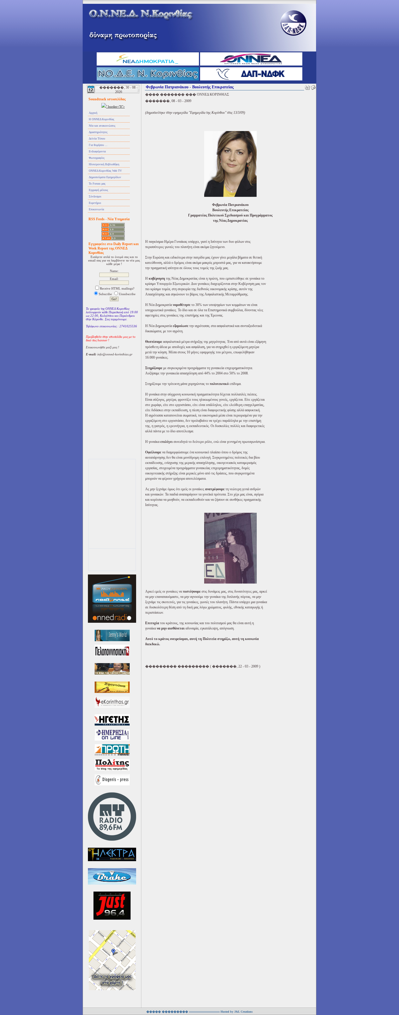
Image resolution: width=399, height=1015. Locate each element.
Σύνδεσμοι (95, 196)
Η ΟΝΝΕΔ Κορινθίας (101, 119)
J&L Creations (243, 1011)
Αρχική (93, 112)
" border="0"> (115, 106)
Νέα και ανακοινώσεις (102, 125)
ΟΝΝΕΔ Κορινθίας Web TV (105, 170)
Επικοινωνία (96, 209)
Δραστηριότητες (98, 132)
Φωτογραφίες (97, 157)
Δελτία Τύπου (97, 138)
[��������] (307, 86)
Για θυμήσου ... (98, 145)
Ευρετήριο (95, 202)
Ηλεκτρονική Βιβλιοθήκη (104, 164)
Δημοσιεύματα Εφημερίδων (105, 177)
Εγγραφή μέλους (98, 190)
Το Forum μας (97, 183)
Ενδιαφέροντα (97, 151)
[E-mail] (313, 86)
